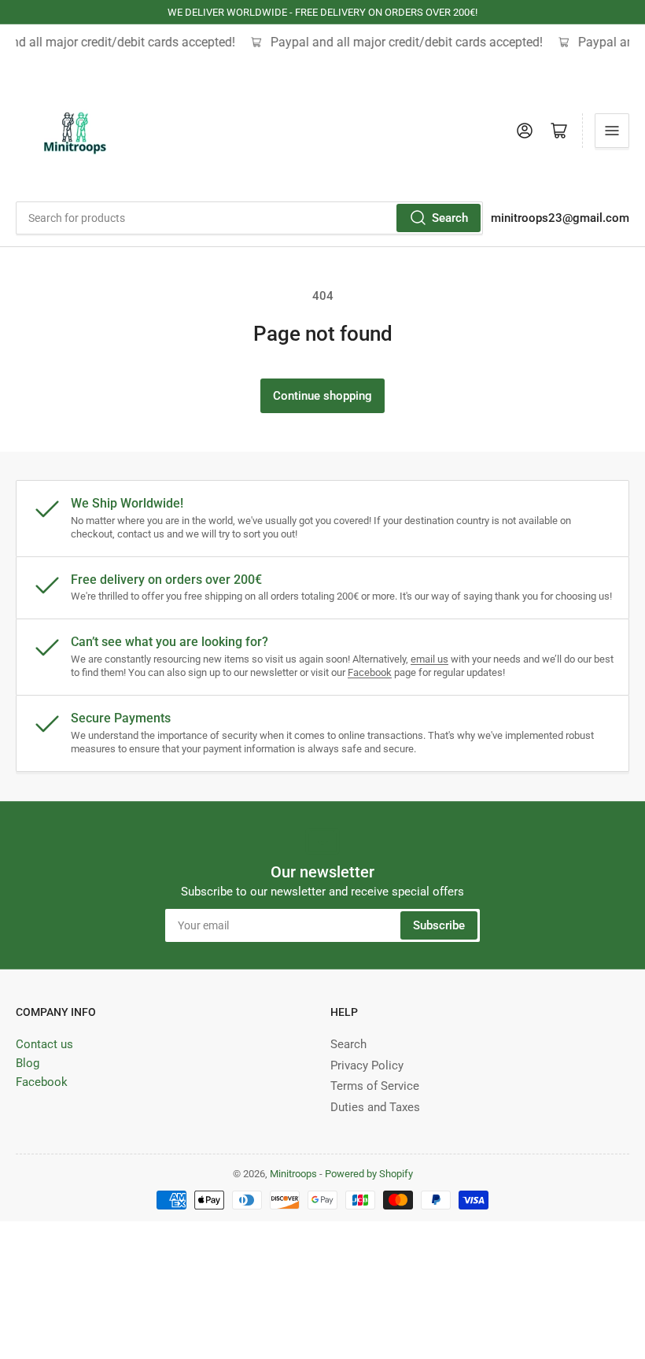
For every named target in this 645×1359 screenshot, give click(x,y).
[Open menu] (612, 130)
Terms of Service (374, 1086)
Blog (27, 1063)
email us (429, 659)
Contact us (44, 1044)
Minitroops (293, 1174)
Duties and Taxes (375, 1107)
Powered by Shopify (369, 1174)
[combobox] (249, 218)
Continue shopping (322, 396)
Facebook (370, 672)
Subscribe (439, 925)
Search (450, 218)
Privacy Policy (367, 1065)
